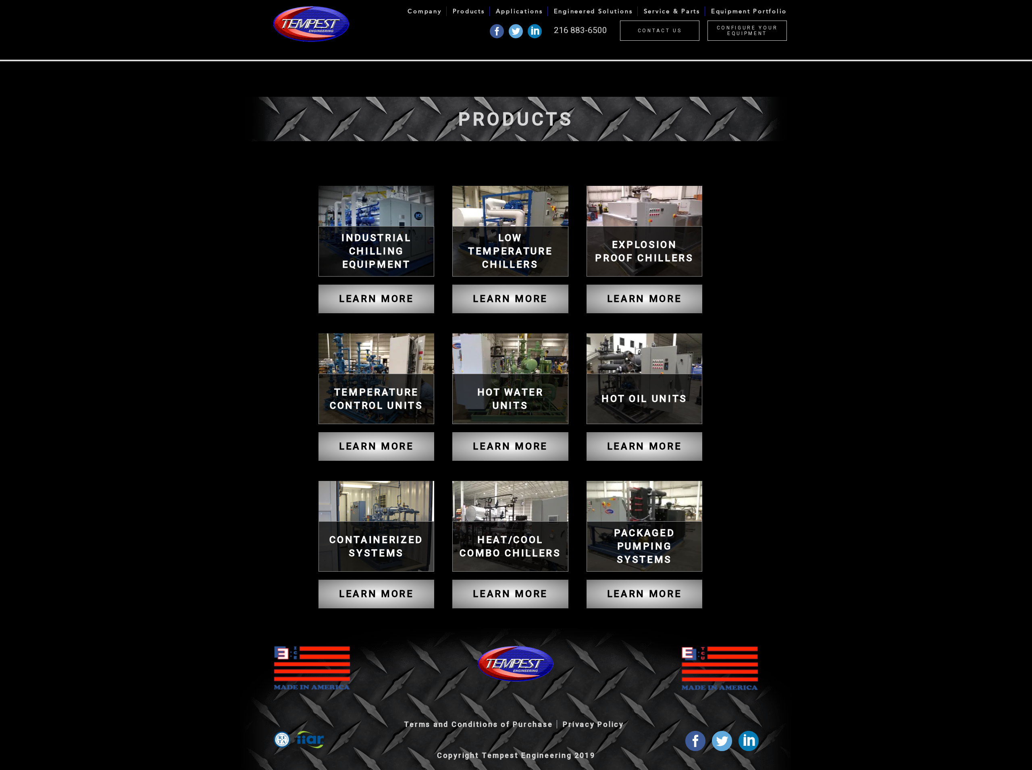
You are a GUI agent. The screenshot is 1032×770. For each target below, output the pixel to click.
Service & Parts (672, 11)
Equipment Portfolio (749, 11)
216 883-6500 (580, 30)
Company (424, 11)
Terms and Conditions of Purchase (478, 724)
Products (469, 11)
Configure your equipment (747, 30)
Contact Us (660, 30)
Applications (519, 11)
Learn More (376, 298)
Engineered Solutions (593, 11)
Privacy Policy (593, 724)
